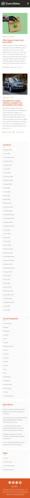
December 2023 (9, 214)
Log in (6, 458)
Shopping (7, 67)
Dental (6, 342)
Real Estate (7, 377)
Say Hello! (15, 486)
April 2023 (7, 241)
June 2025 (7, 172)
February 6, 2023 (8, 97)
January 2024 (8, 211)
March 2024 (8, 203)
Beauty (6, 327)
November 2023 (9, 218)
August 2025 (8, 165)
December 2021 (9, 294)
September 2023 (9, 226)
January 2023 (8, 253)
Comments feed (9, 465)
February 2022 (8, 291)
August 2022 (8, 272)
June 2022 (7, 275)
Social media (8, 384)
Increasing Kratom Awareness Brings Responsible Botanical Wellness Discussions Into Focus (15, 420)
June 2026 (7, 153)
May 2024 (7, 195)
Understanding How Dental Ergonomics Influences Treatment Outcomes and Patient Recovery (13, 428)
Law (5, 369)
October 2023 (8, 222)
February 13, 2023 (8, 37)
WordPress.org (8, 469)
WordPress (23, 492)
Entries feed (8, 462)
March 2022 (7, 287)
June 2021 (7, 310)
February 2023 (8, 249)
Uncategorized (8, 396)
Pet (5, 373)
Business (7, 331)
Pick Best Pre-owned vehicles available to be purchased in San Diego (13, 103)
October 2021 (8, 298)
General (6, 358)
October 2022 (8, 264)
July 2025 (7, 169)
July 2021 (7, 306)
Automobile (8, 132)
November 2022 (9, 260)
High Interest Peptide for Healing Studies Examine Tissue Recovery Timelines (14, 412)
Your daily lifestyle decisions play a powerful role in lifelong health (14, 443)
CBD (5, 339)
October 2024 (8, 180)
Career (6, 335)
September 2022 (9, 268)
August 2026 (8, 150)
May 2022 (7, 279)
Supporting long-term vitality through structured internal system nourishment (14, 436)
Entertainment (8, 346)
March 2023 (7, 245)
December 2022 (9, 256)
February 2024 (8, 207)
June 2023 (7, 233)
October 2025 (8, 161)
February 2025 (8, 176)
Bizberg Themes (19, 494)
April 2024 (7, 199)
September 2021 (9, 302)
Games (6, 354)
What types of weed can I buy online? (13, 41)
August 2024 (8, 184)
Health (6, 361)
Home (6, 365)
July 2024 (7, 188)
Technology (7, 388)
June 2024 (7, 192)
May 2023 (7, 237)
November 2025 (9, 157)
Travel (6, 392)
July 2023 (7, 230)
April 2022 (7, 283)
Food (5, 350)
